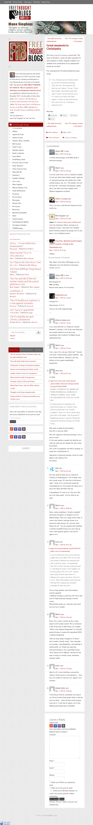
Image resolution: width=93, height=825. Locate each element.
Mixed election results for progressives (22, 377)
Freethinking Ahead (18, 159)
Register (12, 335)
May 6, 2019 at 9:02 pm (63, 171)
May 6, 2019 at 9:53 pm (63, 218)
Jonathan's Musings (18, 178)
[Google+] (11, 429)
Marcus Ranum (29, 258)
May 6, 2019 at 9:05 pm (63, 201)
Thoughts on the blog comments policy (22, 392)
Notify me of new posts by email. (62, 788)
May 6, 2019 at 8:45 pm (63, 154)
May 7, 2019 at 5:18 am (63, 298)
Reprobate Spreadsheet (19, 213)
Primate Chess (16, 203)
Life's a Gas (16, 181)
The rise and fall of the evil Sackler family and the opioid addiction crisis (24, 281)
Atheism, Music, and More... (21, 141)
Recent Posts (46, 2)
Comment (52, 734)
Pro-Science (16, 206)
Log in (12, 338)
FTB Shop (36, 2)
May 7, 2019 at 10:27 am (63, 545)
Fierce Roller (16, 156)
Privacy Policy (17, 2)
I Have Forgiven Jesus (19, 169)
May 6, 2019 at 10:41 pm (63, 278)
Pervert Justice (17, 197)
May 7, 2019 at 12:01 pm (63, 617)
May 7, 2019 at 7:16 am (63, 323)
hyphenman (59, 295)
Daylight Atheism (18, 150)
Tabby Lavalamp (61, 198)
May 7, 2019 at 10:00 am (63, 508)
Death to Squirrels (18, 153)
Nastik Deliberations (18, 191)
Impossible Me (17, 172)
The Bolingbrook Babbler (20, 222)
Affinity (14, 131)
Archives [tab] (38, 350)
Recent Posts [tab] (13, 350)
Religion (56, 137)
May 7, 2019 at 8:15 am (63, 348)
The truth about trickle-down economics (23, 361)
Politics (51, 137)
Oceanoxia (15, 194)
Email (51, 768)
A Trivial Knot (17, 128)
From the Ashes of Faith (20, 162)
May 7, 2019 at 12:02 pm (63, 668)
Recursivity (16, 209)
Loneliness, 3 (16, 290)
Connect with (53, 722)
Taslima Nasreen (17, 219)
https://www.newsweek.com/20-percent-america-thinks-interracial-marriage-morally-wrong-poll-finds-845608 (64, 383)
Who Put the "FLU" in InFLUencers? (20, 254)
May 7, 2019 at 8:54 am (63, 471)
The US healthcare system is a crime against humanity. (24, 302)
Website (51, 775)
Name (51, 761)
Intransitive (16, 175)
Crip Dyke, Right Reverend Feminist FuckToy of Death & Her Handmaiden (65, 244)
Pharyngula (16, 200)
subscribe (66, 793)
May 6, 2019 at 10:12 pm (57, 250)
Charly (27, 274)
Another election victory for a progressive (23, 373)
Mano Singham (17, 184)
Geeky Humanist (17, 166)
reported (71, 55)
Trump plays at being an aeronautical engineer (25, 365)
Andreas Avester (17, 137)
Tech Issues (27, 2)
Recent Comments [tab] (26, 350)
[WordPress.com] (24, 429)
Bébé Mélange (32, 265)
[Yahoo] (20, 429)
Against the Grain (18, 134)
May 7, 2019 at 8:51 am (63, 373)
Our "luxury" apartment (22, 309)
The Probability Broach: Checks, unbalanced (22, 318)
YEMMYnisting (17, 228)
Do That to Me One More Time (25, 262)
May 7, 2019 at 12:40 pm (63, 691)
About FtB (7, 2)
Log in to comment (71, 137)
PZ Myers (30, 249)
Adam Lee (34, 322)
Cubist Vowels (17, 147)
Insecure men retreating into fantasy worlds (24, 369)
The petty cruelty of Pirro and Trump (22, 381)
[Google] (15, 429)
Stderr (14, 216)
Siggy (31, 312)
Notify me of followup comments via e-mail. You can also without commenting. (63, 793)
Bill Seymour (16, 144)
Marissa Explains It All (19, 187)
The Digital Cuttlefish (19, 225)
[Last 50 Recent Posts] (15, 239)
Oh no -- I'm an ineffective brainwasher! (23, 244)
